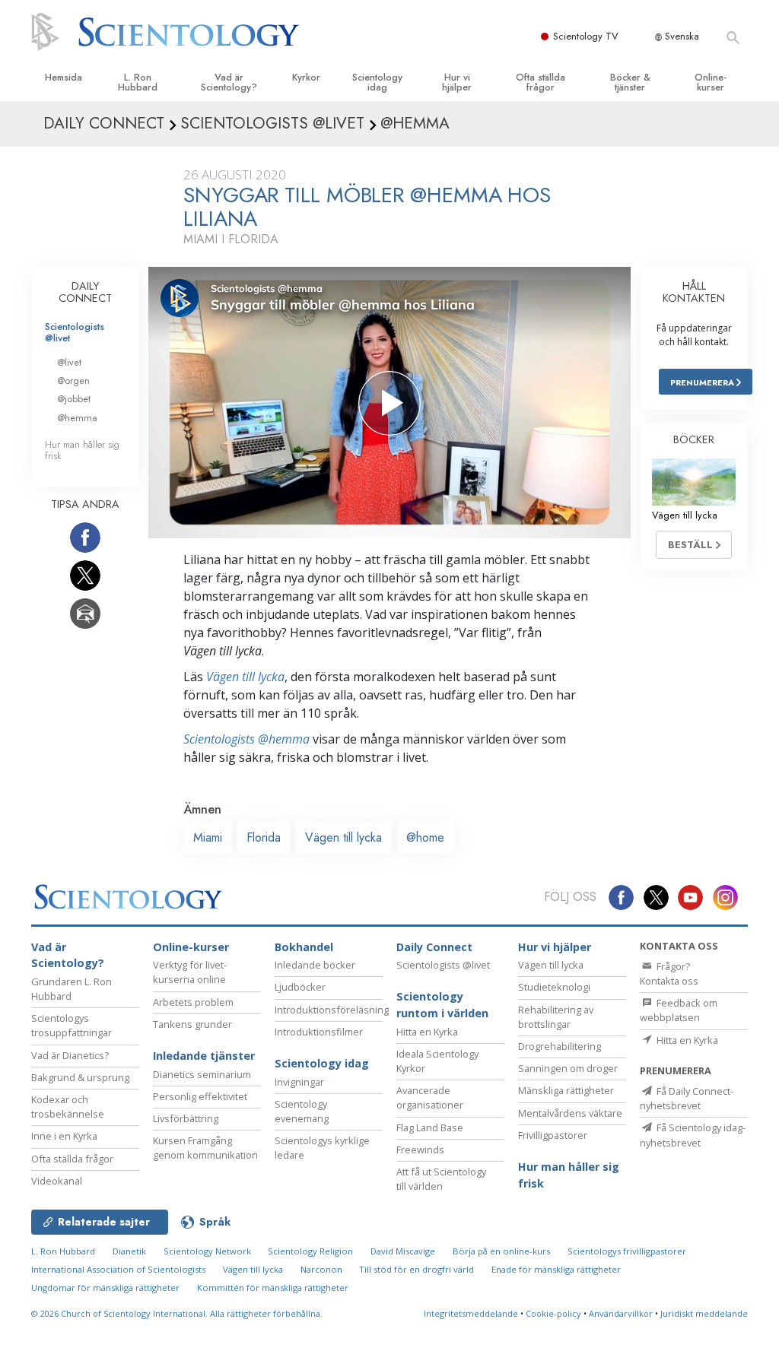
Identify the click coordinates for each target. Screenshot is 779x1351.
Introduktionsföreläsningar (336, 1009)
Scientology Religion (310, 1251)
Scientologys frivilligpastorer (627, 1251)
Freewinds (420, 1149)
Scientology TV (585, 36)
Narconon (321, 1269)
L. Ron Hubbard (137, 82)
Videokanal (56, 1181)
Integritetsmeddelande (471, 1313)
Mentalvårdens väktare (570, 1113)
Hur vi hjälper (457, 82)
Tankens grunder (192, 1024)
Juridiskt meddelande (704, 1313)
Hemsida (63, 77)
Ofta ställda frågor (540, 82)
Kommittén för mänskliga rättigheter (272, 1287)
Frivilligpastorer (552, 1135)
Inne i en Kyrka (64, 1136)
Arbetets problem (193, 1002)
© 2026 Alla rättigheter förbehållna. (177, 1313)
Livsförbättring (185, 1118)
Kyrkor (306, 77)
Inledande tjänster (204, 1055)
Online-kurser (711, 82)
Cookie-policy (553, 1313)
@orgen (73, 380)
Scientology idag (377, 82)
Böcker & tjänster (630, 82)
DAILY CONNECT (85, 292)
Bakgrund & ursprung (80, 1077)
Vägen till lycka (245, 676)
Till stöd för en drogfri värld (416, 1269)
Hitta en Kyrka (427, 1032)
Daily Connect (434, 947)
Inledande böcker (315, 965)
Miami (207, 837)
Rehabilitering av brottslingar (555, 1017)
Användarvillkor (621, 1313)
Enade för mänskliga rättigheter (556, 1269)
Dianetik (129, 1251)
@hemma (77, 418)
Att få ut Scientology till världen (441, 1179)
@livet (69, 362)
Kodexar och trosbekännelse (67, 1107)
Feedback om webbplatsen (678, 1010)
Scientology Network (207, 1251)
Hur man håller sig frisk (82, 450)
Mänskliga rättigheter (566, 1090)
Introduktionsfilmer (319, 1032)
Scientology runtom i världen (442, 1004)
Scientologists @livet (74, 332)
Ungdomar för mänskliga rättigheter (105, 1287)
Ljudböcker (300, 987)
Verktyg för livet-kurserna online (190, 972)
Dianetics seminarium (202, 1074)
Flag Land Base (429, 1127)
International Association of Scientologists (118, 1269)
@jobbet (74, 399)
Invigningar (299, 1082)
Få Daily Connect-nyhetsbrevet (686, 1098)
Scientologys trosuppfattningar (71, 1025)
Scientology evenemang (302, 1111)
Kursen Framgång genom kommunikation (205, 1148)
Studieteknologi (554, 987)
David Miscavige (402, 1251)
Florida (263, 837)
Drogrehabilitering (559, 1046)
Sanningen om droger (568, 1068)
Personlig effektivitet (200, 1096)
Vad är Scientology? (229, 82)
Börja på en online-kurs (501, 1251)
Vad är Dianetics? (70, 1055)
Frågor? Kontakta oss (669, 973)
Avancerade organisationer (429, 1097)
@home (425, 837)
